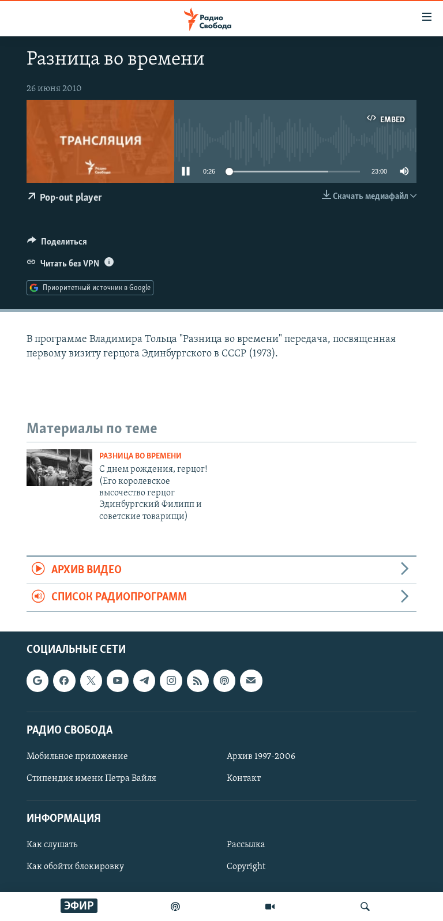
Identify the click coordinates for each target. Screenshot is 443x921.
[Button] (57, 244)
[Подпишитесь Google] (37, 680)
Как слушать (52, 844)
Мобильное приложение (77, 756)
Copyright (246, 866)
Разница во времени (140, 456)
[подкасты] (175, 906)
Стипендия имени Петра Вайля (91, 778)
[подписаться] (251, 680)
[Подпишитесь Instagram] (171, 680)
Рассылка (246, 844)
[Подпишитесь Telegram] (144, 680)
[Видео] (270, 906)
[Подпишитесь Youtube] (118, 680)
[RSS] (198, 680)
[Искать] (365, 906)
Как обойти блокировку (75, 866)
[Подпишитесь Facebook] (64, 680)
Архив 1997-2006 (261, 756)
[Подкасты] (224, 680)
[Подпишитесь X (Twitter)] (91, 680)
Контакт (244, 778)
